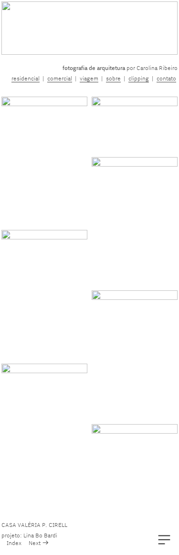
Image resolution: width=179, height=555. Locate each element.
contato (166, 78)
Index (14, 542)
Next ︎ (39, 542)
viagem (89, 78)
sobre (113, 78)
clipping (138, 78)
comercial (59, 78)
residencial (25, 78)
